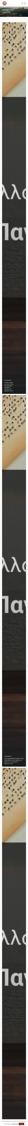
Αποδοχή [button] (21, 1124)
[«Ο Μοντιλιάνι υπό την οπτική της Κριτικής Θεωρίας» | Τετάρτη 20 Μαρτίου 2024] (14, 208)
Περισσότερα (15, 1124)
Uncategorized (7, 380)
